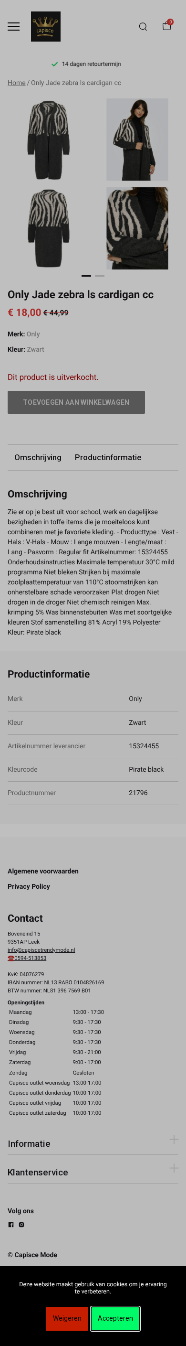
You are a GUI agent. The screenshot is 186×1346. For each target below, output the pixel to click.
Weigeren (67, 1318)
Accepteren (115, 1318)
